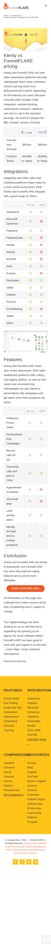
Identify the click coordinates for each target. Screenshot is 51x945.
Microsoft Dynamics (33, 710)
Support (32, 772)
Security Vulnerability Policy (32, 850)
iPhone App (34, 808)
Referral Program (32, 819)
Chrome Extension (33, 792)
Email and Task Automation (13, 710)
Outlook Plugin (36, 799)
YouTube (32, 776)
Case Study (34, 812)
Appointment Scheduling (11, 719)
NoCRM (32, 734)
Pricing (31, 762)
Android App (34, 803)
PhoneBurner (12, 790)
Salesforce (33, 698)
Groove (8, 781)
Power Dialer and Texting (11, 701)
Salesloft (9, 762)
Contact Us (32, 853)
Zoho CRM (33, 730)
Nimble (31, 725)
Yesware (9, 776)
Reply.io (8, 785)
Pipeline (32, 703)
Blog (30, 767)
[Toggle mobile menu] (46, 5)
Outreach (9, 767)
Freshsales (33, 721)
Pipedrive (33, 716)
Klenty (7, 772)
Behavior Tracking (9, 728)
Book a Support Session (36, 783)
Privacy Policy (31, 843)
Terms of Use (20, 853)
